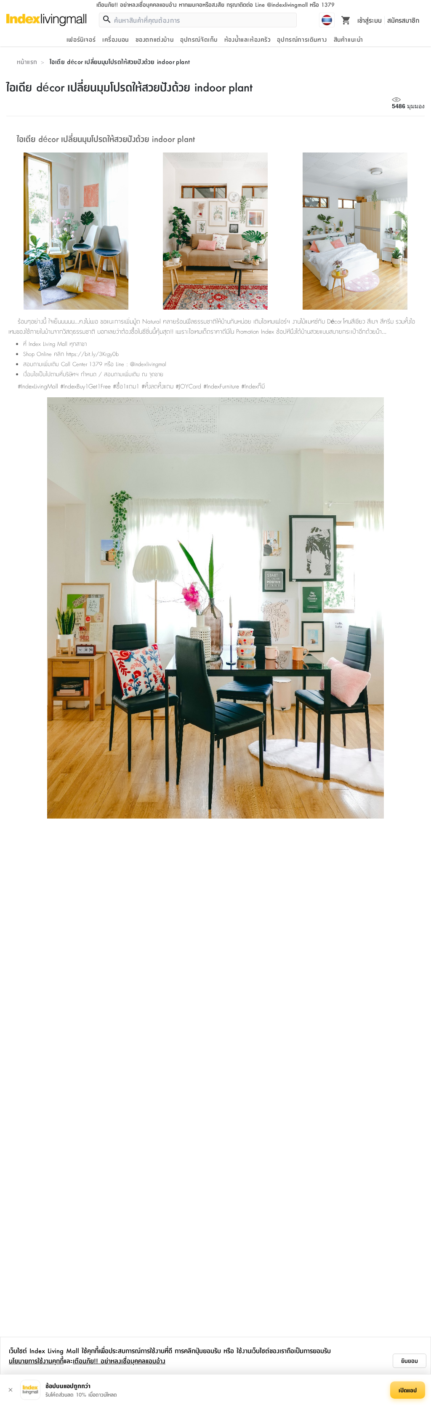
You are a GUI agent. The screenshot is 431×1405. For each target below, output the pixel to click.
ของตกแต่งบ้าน (155, 39)
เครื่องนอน (115, 39)
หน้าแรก (27, 61)
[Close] (10, 1389)
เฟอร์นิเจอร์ (81, 39)
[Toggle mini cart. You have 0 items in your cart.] (346, 20)
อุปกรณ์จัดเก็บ (199, 39)
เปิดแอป (408, 1390)
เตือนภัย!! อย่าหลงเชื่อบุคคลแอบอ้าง (119, 1360)
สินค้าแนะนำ (348, 39)
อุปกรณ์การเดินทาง (302, 39)
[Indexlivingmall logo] (46, 20)
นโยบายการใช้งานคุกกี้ (36, 1360)
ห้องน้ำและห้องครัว (247, 39)
